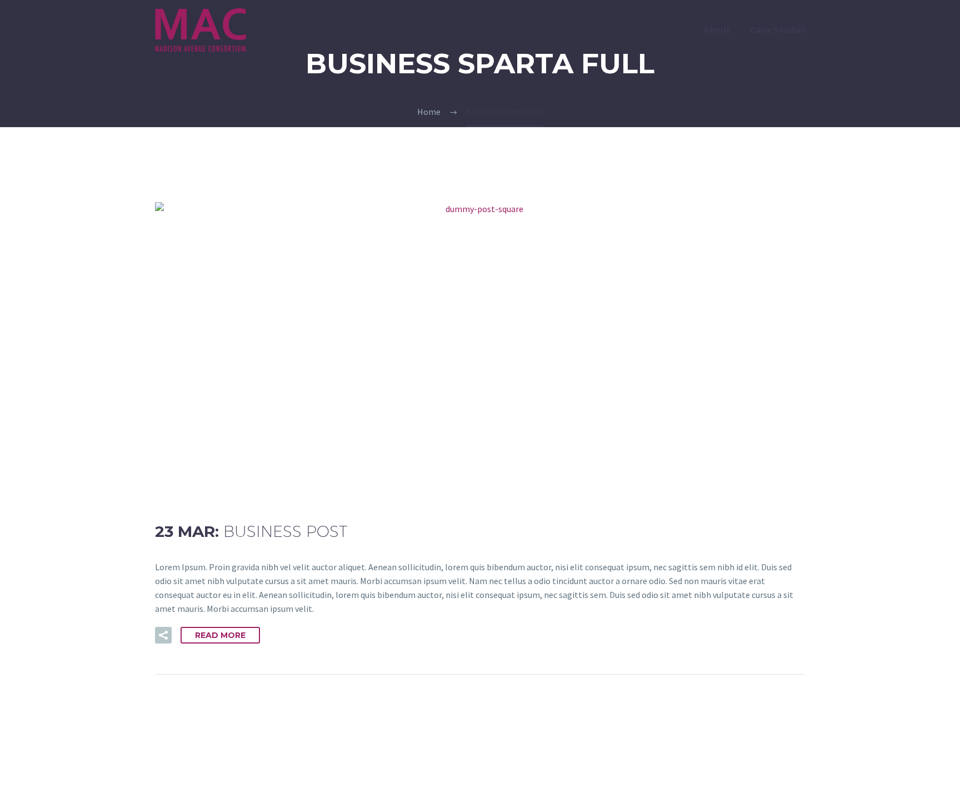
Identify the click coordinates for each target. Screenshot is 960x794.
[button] (163, 635)
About (716, 30)
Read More (220, 635)
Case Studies (778, 30)
